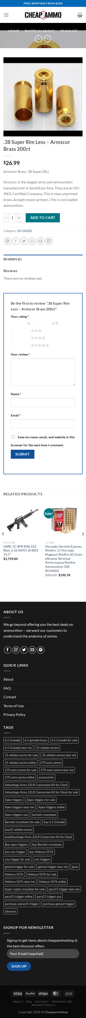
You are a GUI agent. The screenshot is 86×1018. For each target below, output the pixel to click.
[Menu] (6, 14)
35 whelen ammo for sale (21, 755)
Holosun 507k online (52, 881)
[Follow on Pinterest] (40, 650)
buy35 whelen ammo (18, 829)
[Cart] (80, 15)
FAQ (7, 688)
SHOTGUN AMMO (40, 31)
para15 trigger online (19, 896)
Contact (9, 697)
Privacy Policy (14, 714)
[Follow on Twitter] (24, 650)
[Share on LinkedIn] (49, 241)
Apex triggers (14, 800)
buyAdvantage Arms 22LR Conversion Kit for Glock (38, 837)
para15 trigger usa (49, 896)
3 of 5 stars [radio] (21, 330)
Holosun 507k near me (20, 881)
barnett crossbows (44, 815)
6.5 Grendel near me (18, 748)
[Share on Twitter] (24, 241)
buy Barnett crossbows (47, 844)
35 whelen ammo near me (59, 755)
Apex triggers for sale (41, 800)
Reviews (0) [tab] (12, 259)
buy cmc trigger (15, 852)
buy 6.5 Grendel (54, 822)
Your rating (20, 316)
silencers (10, 911)
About (8, 679)
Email (16, 415)
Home (13, 31)
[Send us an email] (32, 650)
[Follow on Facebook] (7, 650)
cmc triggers (42, 859)
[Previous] (3, 543)
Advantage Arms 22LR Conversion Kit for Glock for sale (41, 792)
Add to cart (42, 217)
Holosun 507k (14, 874)
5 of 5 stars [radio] (21, 345)
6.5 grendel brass (36, 740)
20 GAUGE (69, 31)
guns (75, 867)
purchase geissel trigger (58, 904)
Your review (20, 354)
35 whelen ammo (47, 748)
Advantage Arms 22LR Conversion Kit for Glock (36, 785)
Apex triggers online (51, 807)
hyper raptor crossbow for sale (25, 889)
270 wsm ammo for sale (20, 770)
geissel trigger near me (53, 867)
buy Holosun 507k (41, 852)
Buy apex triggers (16, 844)
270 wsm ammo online (20, 777)
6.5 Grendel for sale (64, 740)
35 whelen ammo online (20, 762)
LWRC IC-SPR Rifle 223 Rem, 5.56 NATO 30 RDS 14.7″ (20, 550)
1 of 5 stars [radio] (17, 323)
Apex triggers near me (19, 807)
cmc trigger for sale (17, 859)
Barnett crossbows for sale (22, 822)
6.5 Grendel (12, 740)
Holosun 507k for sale (42, 874)
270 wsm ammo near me (57, 770)
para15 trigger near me (64, 889)
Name (16, 394)
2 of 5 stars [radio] (42, 323)
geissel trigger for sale (19, 867)
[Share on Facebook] (16, 241)
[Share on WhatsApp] (7, 241)
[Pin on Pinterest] (40, 241)
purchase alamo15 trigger (22, 904)
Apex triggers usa (16, 815)
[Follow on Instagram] (16, 650)
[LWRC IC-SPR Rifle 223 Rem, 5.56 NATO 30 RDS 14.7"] (22, 520)
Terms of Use (13, 705)
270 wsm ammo (50, 762)
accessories (46, 777)
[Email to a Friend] (32, 241)
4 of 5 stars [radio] (21, 338)
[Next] (82, 543)
